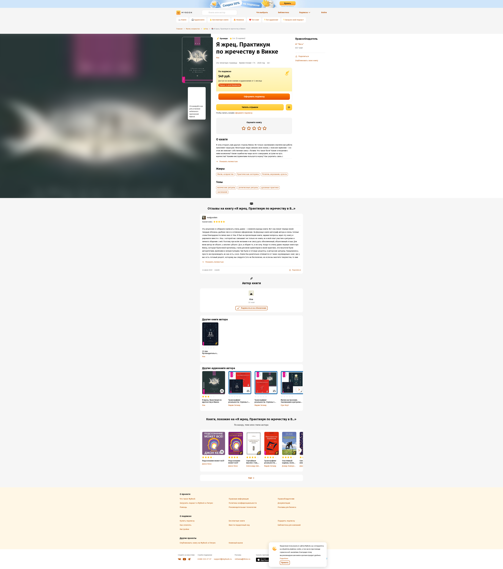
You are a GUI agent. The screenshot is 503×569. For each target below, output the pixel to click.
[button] (299, 389)
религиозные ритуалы (248, 187)
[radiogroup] (254, 128)
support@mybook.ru (223, 559)
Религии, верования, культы (274, 174)
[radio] (244, 128)
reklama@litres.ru (242, 559)
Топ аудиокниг (272, 20)
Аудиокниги (199, 20)
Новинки (240, 20)
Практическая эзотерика (248, 174)
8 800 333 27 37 (204, 559)
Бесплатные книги (220, 20)
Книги (183, 20)
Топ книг (255, 20)
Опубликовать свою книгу (306, 60)
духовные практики (269, 187)
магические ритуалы (226, 187)
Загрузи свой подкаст (294, 20)
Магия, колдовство (225, 174)
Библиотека (283, 12)
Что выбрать (262, 12)
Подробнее (284, 558)
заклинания (222, 192)
